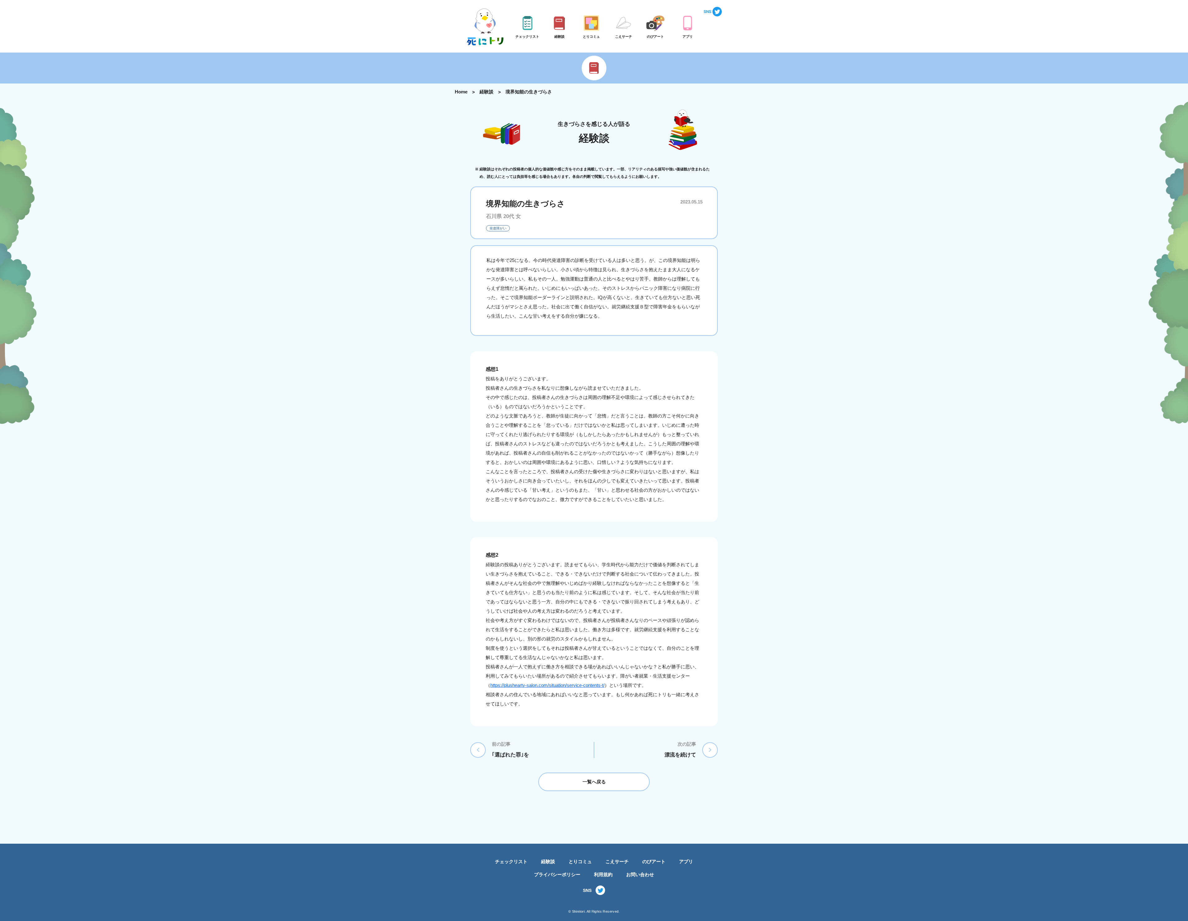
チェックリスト (511, 861)
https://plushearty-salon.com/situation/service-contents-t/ (547, 685)
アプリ (686, 861)
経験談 (486, 91)
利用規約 (603, 874)
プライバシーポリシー (557, 874)
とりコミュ (580, 861)
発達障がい (497, 228)
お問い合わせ (640, 874)
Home (461, 91)
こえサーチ (617, 861)
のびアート (653, 861)
